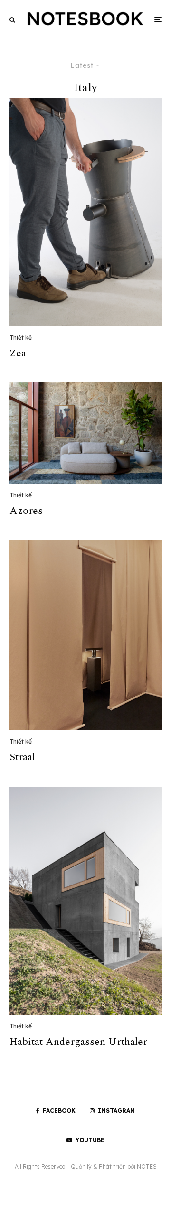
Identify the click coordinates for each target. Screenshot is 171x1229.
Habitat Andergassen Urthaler (78, 1042)
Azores (26, 511)
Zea (18, 353)
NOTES (147, 1166)
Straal (22, 757)
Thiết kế (21, 337)
